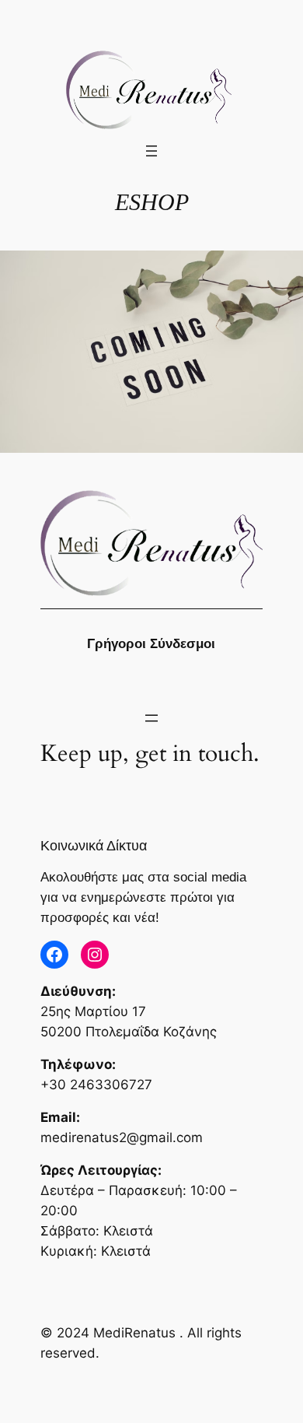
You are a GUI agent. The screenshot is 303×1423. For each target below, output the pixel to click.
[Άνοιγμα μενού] (151, 151)
